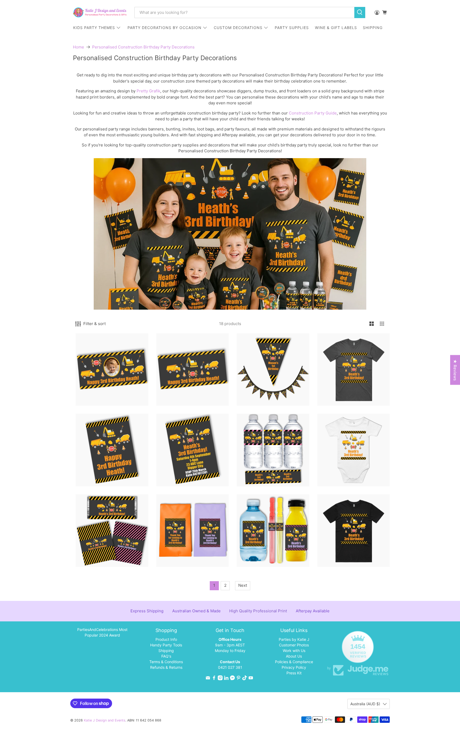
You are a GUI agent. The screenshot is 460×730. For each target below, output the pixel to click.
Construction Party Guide (313, 113)
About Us (294, 656)
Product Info (166, 639)
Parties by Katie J (294, 639)
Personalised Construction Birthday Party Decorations (143, 47)
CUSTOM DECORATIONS (238, 27)
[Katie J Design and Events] (99, 12)
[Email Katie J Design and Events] (208, 678)
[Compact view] (382, 324)
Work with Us (294, 650)
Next (242, 585)
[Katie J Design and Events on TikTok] (244, 678)
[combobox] (244, 12)
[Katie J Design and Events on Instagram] (220, 678)
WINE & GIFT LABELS (336, 27)
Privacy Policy (294, 667)
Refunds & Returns (166, 667)
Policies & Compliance (294, 661)
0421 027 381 (230, 667)
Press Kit (294, 673)
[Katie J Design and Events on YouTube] (250, 678)
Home (78, 47)
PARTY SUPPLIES (292, 27)
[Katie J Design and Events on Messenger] (232, 678)
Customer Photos (294, 645)
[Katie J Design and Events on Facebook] (214, 678)
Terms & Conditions (166, 661)
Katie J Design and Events (104, 720)
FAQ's (166, 656)
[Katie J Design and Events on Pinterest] (238, 678)
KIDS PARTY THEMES (94, 27)
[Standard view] (372, 324)
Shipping (166, 650)
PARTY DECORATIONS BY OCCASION (165, 27)
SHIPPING (373, 27)
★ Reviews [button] (455, 370)
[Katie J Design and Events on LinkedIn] (226, 678)
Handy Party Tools (166, 645)
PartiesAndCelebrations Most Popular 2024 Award (102, 632)
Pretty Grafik (148, 90)
